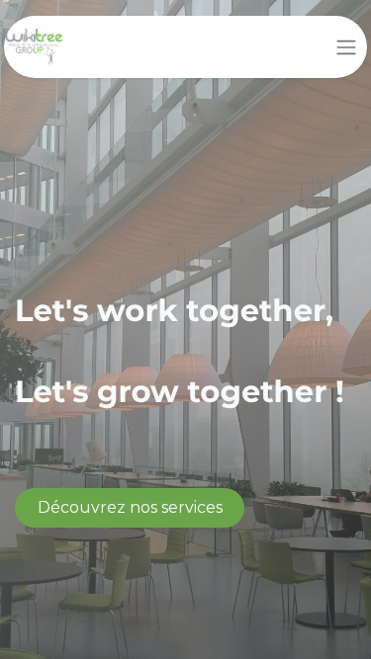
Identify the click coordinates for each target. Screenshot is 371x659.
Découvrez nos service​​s (130, 507)
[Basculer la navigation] (346, 47)
